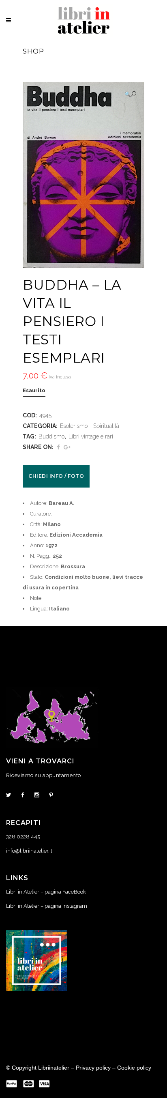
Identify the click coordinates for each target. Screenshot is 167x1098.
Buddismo (51, 436)
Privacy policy (93, 1067)
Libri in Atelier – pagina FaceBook (46, 892)
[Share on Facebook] (58, 447)
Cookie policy (134, 1067)
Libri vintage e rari (91, 436)
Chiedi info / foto (56, 476)
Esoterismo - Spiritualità (89, 426)
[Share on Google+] (67, 447)
